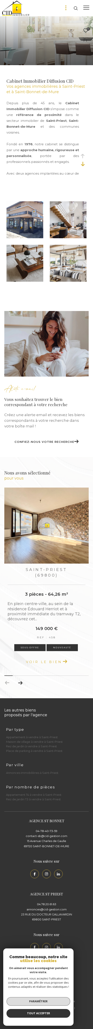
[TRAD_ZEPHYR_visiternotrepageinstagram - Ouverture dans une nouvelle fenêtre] (46, 874)
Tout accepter (38, 1013)
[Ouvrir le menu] (86, 7)
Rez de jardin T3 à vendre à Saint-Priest (33, 799)
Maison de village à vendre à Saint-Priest (34, 741)
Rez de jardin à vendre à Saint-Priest (31, 746)
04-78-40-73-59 (46, 831)
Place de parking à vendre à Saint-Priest (34, 751)
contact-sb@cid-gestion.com (46, 836)
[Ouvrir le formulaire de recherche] (75, 8)
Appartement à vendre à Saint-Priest (32, 737)
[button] (20, 683)
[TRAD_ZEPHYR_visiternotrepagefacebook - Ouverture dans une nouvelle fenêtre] (34, 874)
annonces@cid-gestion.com (47, 909)
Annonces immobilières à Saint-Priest (32, 772)
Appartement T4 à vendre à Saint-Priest (33, 794)
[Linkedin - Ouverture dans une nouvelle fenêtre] (58, 874)
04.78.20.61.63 (46, 904)
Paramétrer (38, 1001)
